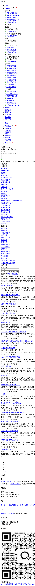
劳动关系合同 (5, 219)
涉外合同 (4, 191)
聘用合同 (4, 240)
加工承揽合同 (5, 180)
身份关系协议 (5, 221)
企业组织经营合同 (7, 217)
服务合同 (4, 214)
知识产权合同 (5, 205)
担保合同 (4, 175)
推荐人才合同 (5, 251)
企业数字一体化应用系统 (9, 505)
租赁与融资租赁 (6, 177)
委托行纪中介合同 (7, 189)
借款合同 (4, 173)
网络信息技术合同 (7, 203)
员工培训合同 (5, 247)
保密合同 (4, 249)
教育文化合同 (5, 207)
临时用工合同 (5, 237)
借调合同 (4, 242)
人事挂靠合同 (5, 256)
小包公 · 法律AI (6, 481)
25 (5, 471)
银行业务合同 (5, 196)
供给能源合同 (5, 171)
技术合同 (4, 187)
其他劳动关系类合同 (8, 260)
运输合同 (4, 184)
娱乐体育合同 (5, 210)
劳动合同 (4, 228)
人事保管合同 (5, 253)
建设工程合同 (5, 182)
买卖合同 (4, 168)
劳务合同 (4, 230)
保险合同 (4, 194)
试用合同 (4, 235)
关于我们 (4, 513)
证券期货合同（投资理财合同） (12, 200)
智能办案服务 (15, 484)
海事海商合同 (5, 212)
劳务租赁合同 (5, 233)
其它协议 (4, 224)
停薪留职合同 (5, 244)
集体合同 (4, 258)
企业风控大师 (23, 505)
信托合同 (4, 198)
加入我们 (10, 513)
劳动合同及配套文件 (8, 263)
